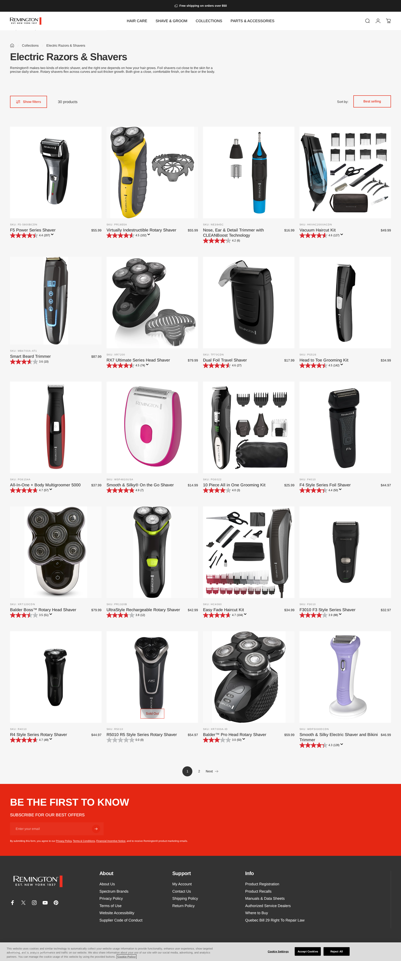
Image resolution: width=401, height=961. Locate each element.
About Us (107, 884)
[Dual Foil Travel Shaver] (248, 302)
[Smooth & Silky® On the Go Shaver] (152, 427)
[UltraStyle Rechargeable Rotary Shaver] (152, 552)
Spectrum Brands (113, 891)
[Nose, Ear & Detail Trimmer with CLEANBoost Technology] (248, 172)
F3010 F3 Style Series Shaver (327, 609)
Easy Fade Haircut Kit (223, 609)
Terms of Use (110, 906)
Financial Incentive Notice (111, 841)
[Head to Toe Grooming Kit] (345, 302)
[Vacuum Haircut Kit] (345, 172)
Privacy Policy (64, 841)
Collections (30, 45)
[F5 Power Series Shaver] (56, 172)
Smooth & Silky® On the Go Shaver (140, 485)
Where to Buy (256, 913)
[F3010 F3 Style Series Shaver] (345, 552)
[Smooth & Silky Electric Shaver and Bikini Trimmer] (345, 677)
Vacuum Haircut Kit (317, 230)
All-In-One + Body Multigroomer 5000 (45, 485)
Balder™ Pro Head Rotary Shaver (234, 734)
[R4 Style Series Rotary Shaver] (56, 677)
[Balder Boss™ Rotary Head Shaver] (56, 552)
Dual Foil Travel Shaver (225, 360)
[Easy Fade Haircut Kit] (248, 552)
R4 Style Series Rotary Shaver (38, 734)
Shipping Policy (185, 898)
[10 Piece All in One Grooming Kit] (248, 427)
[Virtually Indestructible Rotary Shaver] (152, 172)
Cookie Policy (127, 956)
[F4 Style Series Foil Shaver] (345, 427)
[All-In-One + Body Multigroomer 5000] (56, 427)
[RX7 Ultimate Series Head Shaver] (152, 302)
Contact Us (181, 891)
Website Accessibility (116, 913)
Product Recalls (258, 891)
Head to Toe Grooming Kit (323, 360)
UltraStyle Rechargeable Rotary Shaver (143, 609)
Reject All (336, 951)
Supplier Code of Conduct (120, 920)
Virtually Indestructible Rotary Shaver (141, 230)
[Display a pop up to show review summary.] (53, 235)
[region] (200, 951)
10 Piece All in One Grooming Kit (234, 485)
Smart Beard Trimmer (30, 356)
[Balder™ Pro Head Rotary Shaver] (248, 677)
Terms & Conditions (84, 841)
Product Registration (262, 884)
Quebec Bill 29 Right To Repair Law (275, 920)
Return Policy (183, 906)
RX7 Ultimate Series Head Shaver (138, 360)
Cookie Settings (278, 951)
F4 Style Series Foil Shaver (325, 485)
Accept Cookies (308, 951)
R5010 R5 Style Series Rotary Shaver (142, 734)
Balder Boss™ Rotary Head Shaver (43, 609)
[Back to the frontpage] (12, 45)
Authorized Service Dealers (268, 906)
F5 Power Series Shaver (33, 230)
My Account (182, 884)
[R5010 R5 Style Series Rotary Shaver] (152, 677)
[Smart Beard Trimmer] (56, 301)
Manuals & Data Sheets (265, 898)
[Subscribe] (96, 829)
